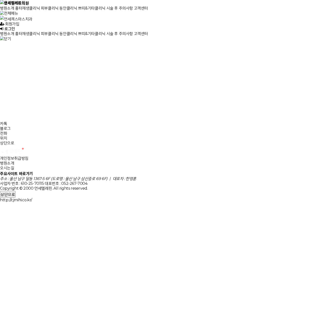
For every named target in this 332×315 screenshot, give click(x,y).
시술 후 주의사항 (119, 8)
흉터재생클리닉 (27, 8)
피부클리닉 (50, 8)
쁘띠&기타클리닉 (91, 8)
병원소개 (7, 8)
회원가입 (11, 24)
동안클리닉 (68, 8)
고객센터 (141, 8)
